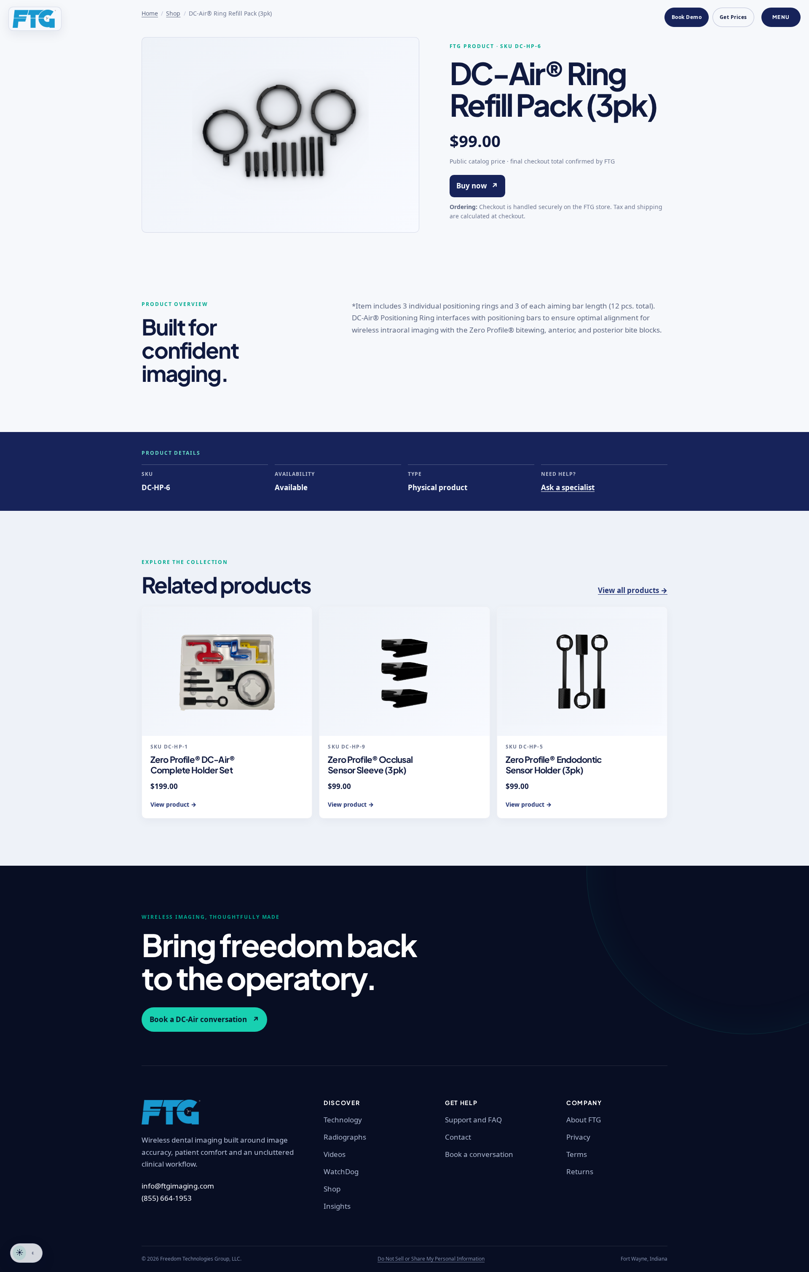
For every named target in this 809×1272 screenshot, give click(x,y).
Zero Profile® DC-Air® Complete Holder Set (192, 765)
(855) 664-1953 (167, 1198)
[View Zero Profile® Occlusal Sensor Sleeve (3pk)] (404, 671)
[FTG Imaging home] (35, 19)
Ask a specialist (568, 487)
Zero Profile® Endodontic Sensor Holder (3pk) (553, 765)
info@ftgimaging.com (178, 1186)
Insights (337, 1206)
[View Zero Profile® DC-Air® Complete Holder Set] (227, 671)
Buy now (477, 186)
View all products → (632, 590)
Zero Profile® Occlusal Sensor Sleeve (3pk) (370, 765)
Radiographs (345, 1137)
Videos (335, 1154)
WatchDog (341, 1171)
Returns (579, 1171)
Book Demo (687, 17)
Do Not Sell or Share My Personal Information (431, 1258)
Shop (173, 13)
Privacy (578, 1137)
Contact (458, 1137)
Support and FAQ (473, 1119)
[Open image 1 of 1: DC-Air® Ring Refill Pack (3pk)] (280, 135)
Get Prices (733, 17)
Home (150, 13)
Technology (343, 1119)
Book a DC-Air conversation (204, 1019)
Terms (576, 1154)
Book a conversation (479, 1154)
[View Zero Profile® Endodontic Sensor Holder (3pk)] (582, 671)
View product (173, 804)
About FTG (583, 1119)
